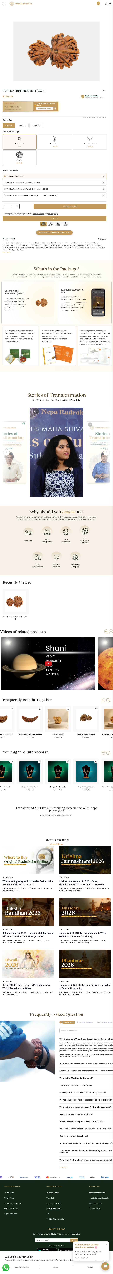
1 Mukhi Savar (58, 734)
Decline (90, 1267)
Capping (19, 161)
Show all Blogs (56, 844)
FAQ (48, 1214)
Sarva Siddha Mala (30, 787)
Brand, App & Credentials (85, 1022)
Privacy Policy (9, 1198)
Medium (22, 125)
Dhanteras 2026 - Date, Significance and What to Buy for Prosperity (85, 987)
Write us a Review (95, 1203)
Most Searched (68, 1022)
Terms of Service (95, 1208)
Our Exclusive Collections (13, 1203)
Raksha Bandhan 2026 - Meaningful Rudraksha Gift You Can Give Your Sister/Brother (28, 935)
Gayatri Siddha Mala (86, 787)
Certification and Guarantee (99, 1198)
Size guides (102, 117)
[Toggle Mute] (36, 411)
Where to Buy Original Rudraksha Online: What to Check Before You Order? (28, 883)
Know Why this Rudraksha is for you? (53, 232)
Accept (55, 1267)
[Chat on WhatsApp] (5, 1267)
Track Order (50, 1198)
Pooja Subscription (10, 1214)
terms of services (38, 214)
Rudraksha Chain (90, 145)
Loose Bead (19, 145)
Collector (36, 125)
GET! (74, 1240)
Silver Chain (54, 145)
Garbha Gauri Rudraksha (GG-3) (15, 618)
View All (62, 1167)
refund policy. (53, 214)
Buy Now (54, 218)
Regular (8, 125)
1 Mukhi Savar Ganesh (86, 734)
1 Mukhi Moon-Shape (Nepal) (30, 734)
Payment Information (54, 1208)
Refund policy (9, 1193)
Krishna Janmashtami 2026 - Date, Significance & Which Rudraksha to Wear (81, 883)
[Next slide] (111, 631)
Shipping (102, 239)
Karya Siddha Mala (58, 787)
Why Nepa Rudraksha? (97, 1193)
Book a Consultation (11, 1208)
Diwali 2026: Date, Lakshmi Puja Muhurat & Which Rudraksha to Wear (26, 987)
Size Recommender (89, 117)
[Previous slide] (106, 631)
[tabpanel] (56, 51)
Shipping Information (54, 1203)
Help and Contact (52, 1193)
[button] (6, 452)
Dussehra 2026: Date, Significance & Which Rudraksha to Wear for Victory (83, 935)
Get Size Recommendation (55, 1219)
